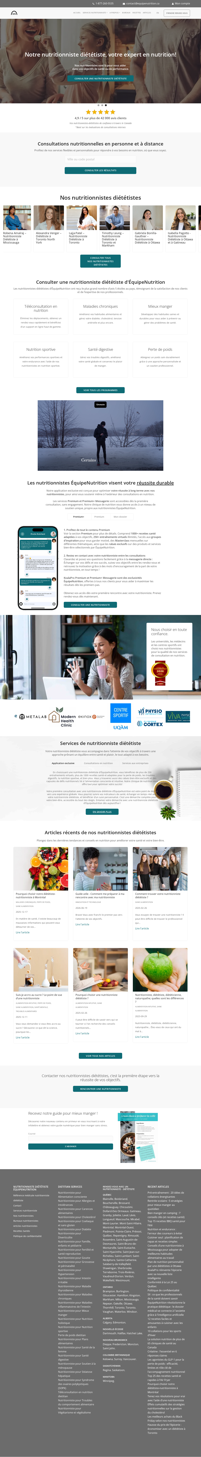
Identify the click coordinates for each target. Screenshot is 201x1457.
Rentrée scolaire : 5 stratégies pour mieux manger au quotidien (165, 1205)
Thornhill (108, 1307)
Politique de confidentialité (27, 1236)
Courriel (31, 1133)
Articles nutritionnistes (25, 1225)
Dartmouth (109, 1333)
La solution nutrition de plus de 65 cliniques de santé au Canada (166, 1343)
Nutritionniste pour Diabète (74, 1229)
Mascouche (122, 1219)
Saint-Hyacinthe (112, 1252)
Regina (107, 1370)
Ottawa (128, 1303)
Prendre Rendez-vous (176, 13)
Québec (107, 1235)
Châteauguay (110, 1207)
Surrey (118, 1359)
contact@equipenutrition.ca (142, 3)
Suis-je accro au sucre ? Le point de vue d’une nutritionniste (39, 996)
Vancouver (129, 1359)
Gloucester (109, 1295)
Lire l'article (23, 932)
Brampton (109, 1291)
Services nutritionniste (94, 12)
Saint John (109, 1348)
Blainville (108, 1199)
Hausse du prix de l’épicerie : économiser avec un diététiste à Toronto (166, 1429)
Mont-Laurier (110, 1223)
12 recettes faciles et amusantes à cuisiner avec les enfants (165, 1323)
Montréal (108, 1227)
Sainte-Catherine (126, 1260)
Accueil (77, 12)
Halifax (121, 1333)
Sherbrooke (125, 1268)
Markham (108, 1299)
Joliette (117, 1215)
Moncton (133, 1344)
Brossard (124, 1203)
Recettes (137, 12)
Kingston (134, 1295)
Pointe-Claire (123, 1231)
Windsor (132, 1311)
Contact (17, 1205)
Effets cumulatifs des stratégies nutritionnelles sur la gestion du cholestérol (166, 1408)
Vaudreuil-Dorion (113, 1276)
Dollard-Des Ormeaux (116, 1211)
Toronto (120, 1307)
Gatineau (135, 1211)
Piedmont (108, 1231)
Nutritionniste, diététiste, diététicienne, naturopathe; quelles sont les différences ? (159, 998)
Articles (147, 12)
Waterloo (120, 1311)
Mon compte (182, 3)
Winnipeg (108, 1381)
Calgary (107, 1322)
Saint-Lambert (123, 1256)
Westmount (123, 1280)
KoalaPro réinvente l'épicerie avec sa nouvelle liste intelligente (165, 1274)
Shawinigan (109, 1268)
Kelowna (108, 1359)
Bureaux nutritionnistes (25, 1220)
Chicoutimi (126, 1207)
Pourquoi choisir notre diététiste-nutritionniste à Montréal (35, 895)
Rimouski (133, 1235)
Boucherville (110, 1203)
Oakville (117, 1303)
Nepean (107, 1303)
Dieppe (107, 1344)
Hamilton (122, 1295)
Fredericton (119, 1344)
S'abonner (70, 1146)
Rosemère (109, 1239)
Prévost (136, 1231)
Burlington (122, 1291)
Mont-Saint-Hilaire (130, 1223)
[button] (102, 812)
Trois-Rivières (126, 1272)
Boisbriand (120, 1199)
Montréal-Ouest (124, 1227)
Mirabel (134, 1219)
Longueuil (108, 1219)
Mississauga (131, 1299)
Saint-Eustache (126, 1248)
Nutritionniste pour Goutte (74, 1258)
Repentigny (120, 1235)
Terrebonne (110, 1272)
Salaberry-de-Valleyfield (117, 1264)
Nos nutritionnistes (23, 1215)
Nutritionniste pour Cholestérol (76, 1217)
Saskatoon (118, 1370)
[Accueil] (14, 12)
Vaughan (108, 1311)
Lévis (132, 1215)
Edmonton (119, 1322)
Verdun (129, 1276)
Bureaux (126, 12)
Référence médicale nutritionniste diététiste (31, 1198)
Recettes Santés (21, 1230)
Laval (125, 1215)
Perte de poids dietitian (72, 1335)
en (158, 13)
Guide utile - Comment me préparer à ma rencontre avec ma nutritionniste (100, 895)
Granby (107, 1215)
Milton (119, 1299)
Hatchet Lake (134, 1333)
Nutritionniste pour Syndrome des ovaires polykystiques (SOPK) (76, 1384)
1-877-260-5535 (105, 3)
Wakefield (108, 1280)
